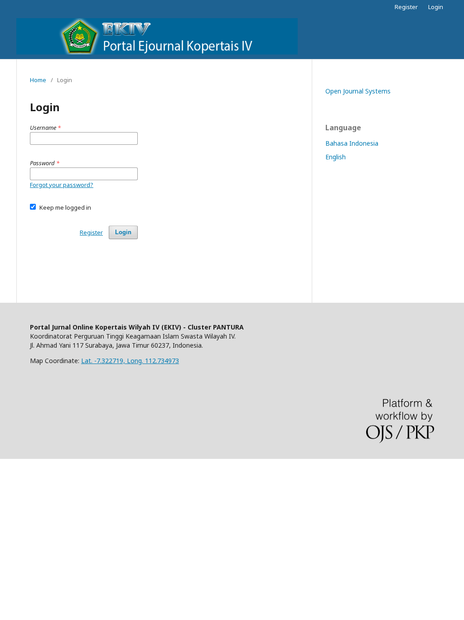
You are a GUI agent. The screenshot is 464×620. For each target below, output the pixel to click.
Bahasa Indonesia (351, 143)
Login (435, 7)
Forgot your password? (61, 185)
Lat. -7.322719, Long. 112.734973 (130, 360)
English (335, 157)
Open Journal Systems (358, 91)
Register (406, 7)
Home (38, 80)
